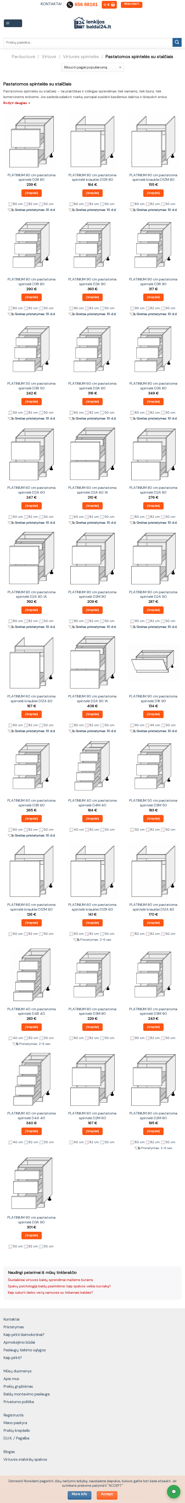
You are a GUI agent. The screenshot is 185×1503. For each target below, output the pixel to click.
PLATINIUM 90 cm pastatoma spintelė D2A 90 (153, 594)
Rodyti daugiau (17, 103)
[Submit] (177, 42)
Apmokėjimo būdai (19, 1342)
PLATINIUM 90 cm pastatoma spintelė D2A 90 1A (92, 698)
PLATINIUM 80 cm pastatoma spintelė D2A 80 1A (32, 594)
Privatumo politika (18, 1401)
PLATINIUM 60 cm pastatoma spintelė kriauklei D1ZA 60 (31, 698)
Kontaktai (11, 1319)
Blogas (9, 1451)
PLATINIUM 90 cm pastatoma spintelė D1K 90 (153, 698)
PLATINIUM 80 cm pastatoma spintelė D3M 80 (92, 1011)
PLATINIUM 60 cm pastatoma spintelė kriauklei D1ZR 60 (92, 907)
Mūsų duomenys (17, 1371)
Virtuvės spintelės (81, 56)
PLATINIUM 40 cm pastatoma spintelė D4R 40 (31, 1011)
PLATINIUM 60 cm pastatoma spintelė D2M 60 (92, 1115)
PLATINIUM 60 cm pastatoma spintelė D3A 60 (92, 386)
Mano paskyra (15, 1422)
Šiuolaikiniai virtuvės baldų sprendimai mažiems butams (50, 1280)
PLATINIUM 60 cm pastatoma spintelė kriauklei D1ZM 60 (31, 907)
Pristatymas (13, 1326)
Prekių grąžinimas (18, 1386)
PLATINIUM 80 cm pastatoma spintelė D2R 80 (32, 177)
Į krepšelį (31, 193)
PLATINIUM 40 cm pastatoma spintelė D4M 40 (92, 803)
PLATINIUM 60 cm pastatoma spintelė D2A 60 (31, 490)
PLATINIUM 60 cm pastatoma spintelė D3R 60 (31, 803)
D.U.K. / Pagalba (16, 1438)
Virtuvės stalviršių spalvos (25, 1459)
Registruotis (13, 1415)
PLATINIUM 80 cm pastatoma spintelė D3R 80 (32, 281)
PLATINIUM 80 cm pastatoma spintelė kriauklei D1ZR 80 (92, 177)
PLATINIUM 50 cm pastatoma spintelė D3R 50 (31, 386)
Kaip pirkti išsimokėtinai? (23, 1334)
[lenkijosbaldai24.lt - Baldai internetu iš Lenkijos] (93, 23)
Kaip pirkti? (12, 1357)
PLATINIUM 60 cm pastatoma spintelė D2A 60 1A (92, 490)
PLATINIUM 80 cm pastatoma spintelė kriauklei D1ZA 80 (153, 907)
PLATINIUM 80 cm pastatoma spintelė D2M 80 (153, 1115)
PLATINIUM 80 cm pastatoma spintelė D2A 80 (153, 490)
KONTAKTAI (51, 4)
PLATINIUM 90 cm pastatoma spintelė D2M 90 (92, 594)
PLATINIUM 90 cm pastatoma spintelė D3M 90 (153, 1011)
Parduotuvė (23, 56)
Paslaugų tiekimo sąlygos (24, 1350)
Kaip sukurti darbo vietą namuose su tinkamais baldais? (50, 1292)
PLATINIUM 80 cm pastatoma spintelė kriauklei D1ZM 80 (153, 177)
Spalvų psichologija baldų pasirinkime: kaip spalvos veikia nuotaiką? (59, 1286)
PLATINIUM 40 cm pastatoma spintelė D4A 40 (31, 1115)
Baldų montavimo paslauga (26, 1394)
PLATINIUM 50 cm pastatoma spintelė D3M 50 (153, 803)
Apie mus (11, 1378)
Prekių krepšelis (16, 1430)
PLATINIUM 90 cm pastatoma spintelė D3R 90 (153, 281)
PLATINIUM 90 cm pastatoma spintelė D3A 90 (92, 281)
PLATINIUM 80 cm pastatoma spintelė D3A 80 (153, 386)
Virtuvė (49, 56)
